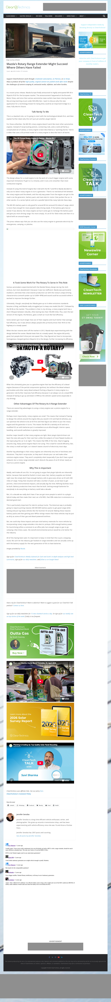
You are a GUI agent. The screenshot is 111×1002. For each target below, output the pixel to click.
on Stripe (66, 79)
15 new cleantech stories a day (41, 614)
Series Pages (71, 16)
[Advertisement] (74, 7)
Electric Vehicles (25, 16)
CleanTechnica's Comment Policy (19, 794)
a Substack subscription (43, 79)
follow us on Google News (49, 559)
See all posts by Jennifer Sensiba (28, 836)
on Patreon (57, 79)
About (82, 16)
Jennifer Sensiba (16, 71)
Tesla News (48, 16)
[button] (16, 16)
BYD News (39, 16)
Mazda (22, 549)
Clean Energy (10, 16)
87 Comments (24, 71)
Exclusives (58, 16)
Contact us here (18, 605)
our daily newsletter (30, 559)
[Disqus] (40, 864)
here (41, 791)
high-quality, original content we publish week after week (46, 82)
